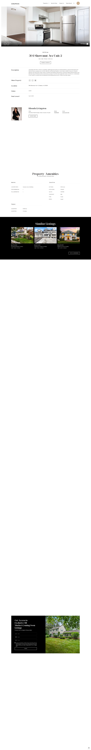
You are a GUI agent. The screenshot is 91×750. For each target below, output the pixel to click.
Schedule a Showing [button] (45, 62)
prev (5, 44)
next (8, 44)
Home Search (69, 3)
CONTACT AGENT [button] (33, 116)
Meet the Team (54, 3)
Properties (45, 3)
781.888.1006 (56, 112)
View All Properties (74, 253)
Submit (25, 648)
